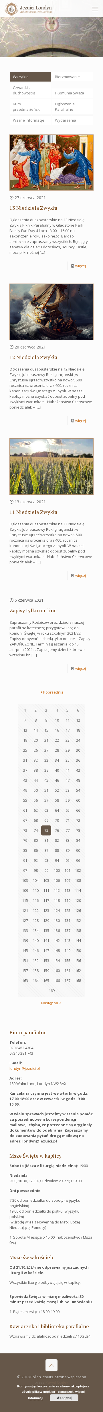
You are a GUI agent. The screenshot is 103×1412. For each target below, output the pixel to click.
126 (78, 910)
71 (68, 820)
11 (68, 720)
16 (57, 730)
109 (25, 890)
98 (36, 870)
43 (25, 780)
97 (25, 870)
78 (78, 830)
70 (57, 820)
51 (46, 790)
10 (57, 720)
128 (36, 920)
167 (67, 980)
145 (25, 950)
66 (78, 810)
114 (78, 890)
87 (46, 850)
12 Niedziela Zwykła (33, 357)
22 (57, 740)
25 (25, 750)
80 (36, 840)
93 (46, 860)
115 (25, 900)
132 (78, 920)
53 (68, 790)
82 (57, 840)
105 (46, 880)
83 (68, 840)
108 (78, 880)
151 (25, 960)
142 (57, 940)
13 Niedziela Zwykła (33, 207)
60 (78, 800)
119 (67, 900)
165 (46, 980)
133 (25, 930)
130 (57, 920)
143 (67, 940)
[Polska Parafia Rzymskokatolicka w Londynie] (28, 8)
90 (78, 850)
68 (36, 820)
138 (78, 930)
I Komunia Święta (69, 93)
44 (36, 780)
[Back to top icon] (51, 1365)
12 (78, 720)
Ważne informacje (28, 120)
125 (67, 910)
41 (68, 770)
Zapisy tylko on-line (33, 610)
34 (57, 760)
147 (46, 950)
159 (46, 970)
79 (25, 840)
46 (57, 780)
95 (68, 860)
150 (78, 950)
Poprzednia (53, 692)
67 (25, 820)
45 (46, 780)
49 (25, 790)
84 (78, 840)
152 (36, 960)
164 (36, 980)
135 (46, 930)
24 (78, 740)
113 (67, 890)
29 (68, 750)
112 (57, 890)
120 (78, 900)
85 (25, 850)
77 (68, 830)
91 (25, 860)
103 (25, 880)
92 (36, 860)
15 (46, 730)
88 (57, 850)
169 (52, 990)
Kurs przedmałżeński (27, 106)
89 (68, 850)
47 (68, 780)
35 (68, 760)
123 (46, 910)
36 (78, 760)
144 (78, 940)
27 (46, 750)
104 (36, 880)
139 (25, 940)
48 (78, 780)
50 (36, 790)
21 (46, 740)
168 (78, 980)
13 (25, 730)
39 (46, 770)
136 (57, 930)
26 (36, 750)
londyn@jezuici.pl (24, 1068)
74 (36, 830)
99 (46, 870)
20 (36, 740)
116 (36, 900)
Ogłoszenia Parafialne (65, 106)
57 (46, 800)
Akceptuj (64, 1397)
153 (46, 960)
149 (67, 950)
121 (25, 910)
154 (57, 960)
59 (68, 800)
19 (25, 740)
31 (25, 760)
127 (25, 920)
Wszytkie (21, 76)
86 (36, 850)
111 (46, 890)
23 (68, 740)
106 (57, 880)
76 (57, 830)
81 (46, 840)
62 (36, 810)
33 (46, 760)
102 (78, 870)
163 (25, 980)
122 (36, 910)
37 (25, 770)
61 (25, 810)
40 (57, 770)
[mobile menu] (95, 8)
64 (57, 810)
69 (46, 820)
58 (57, 800)
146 (36, 950)
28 (57, 750)
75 (46, 830)
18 (78, 730)
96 (78, 860)
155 (67, 960)
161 (67, 970)
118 (57, 900)
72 (78, 820)
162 (78, 970)
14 (36, 730)
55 (25, 800)
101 (67, 870)
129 (46, 920)
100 (57, 870)
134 (36, 930)
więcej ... (82, 265)
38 (36, 770)
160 (57, 970)
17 (68, 730)
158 (36, 970)
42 (78, 770)
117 (46, 900)
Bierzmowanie (67, 76)
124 (57, 910)
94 (57, 860)
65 (68, 810)
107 (67, 880)
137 (67, 930)
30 (78, 750)
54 (78, 790)
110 (36, 890)
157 (25, 970)
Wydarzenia (65, 120)
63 (46, 810)
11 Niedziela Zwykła (33, 511)
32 (36, 760)
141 (46, 940)
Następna (49, 1002)
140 (36, 940)
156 (78, 960)
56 (36, 800)
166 (57, 980)
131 (67, 920)
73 (25, 830)
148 (57, 950)
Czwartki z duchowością (24, 90)
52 (57, 790)
